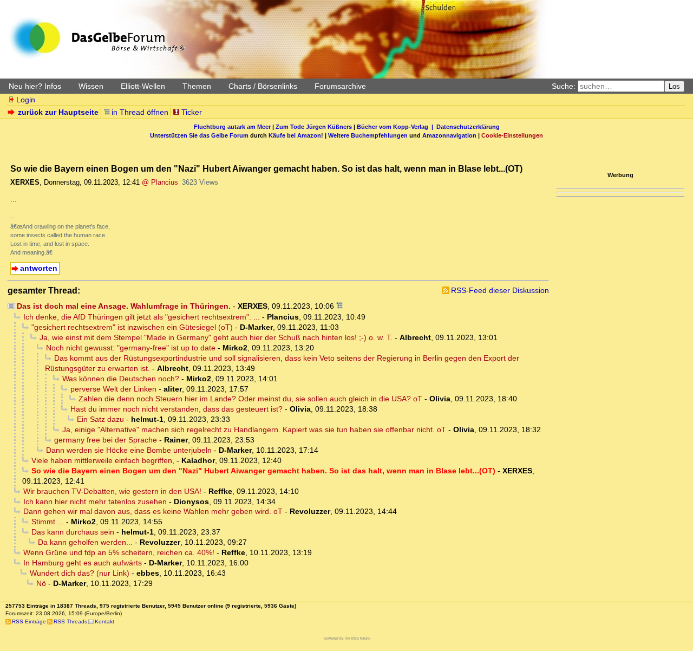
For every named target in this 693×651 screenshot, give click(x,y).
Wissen (91, 86)
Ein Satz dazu (100, 419)
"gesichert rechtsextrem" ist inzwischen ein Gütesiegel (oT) (132, 327)
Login (25, 99)
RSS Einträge (29, 621)
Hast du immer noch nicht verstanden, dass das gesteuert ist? (176, 409)
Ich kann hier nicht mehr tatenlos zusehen (95, 501)
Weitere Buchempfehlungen (368, 135)
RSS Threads (70, 621)
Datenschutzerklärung (468, 126)
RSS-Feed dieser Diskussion (500, 290)
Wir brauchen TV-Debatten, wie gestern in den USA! (112, 491)
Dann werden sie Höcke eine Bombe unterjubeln (129, 450)
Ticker (191, 112)
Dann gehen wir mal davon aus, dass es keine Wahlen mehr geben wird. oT (153, 511)
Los (674, 86)
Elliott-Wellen (143, 86)
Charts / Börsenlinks (262, 86)
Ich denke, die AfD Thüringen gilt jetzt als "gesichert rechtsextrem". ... (141, 317)
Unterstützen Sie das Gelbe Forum (199, 135)
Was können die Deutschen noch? (120, 378)
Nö (41, 583)
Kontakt (104, 621)
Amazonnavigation (449, 135)
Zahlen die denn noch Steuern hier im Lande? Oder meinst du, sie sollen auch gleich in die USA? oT (250, 398)
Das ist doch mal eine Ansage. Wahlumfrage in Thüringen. (124, 306)
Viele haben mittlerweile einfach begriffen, (102, 460)
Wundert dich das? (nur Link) (79, 573)
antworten (38, 268)
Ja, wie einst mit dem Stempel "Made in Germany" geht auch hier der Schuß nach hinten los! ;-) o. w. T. (216, 337)
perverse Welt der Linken (113, 389)
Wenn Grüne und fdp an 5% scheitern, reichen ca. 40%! (118, 552)
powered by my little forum (347, 638)
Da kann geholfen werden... (85, 542)
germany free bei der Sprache (105, 439)
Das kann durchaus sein (72, 532)
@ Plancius (160, 182)
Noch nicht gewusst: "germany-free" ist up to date (130, 347)
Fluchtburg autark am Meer (232, 126)
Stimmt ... (47, 521)
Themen (196, 86)
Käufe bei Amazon (295, 135)
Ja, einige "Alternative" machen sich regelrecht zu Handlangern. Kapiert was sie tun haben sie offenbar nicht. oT (254, 429)
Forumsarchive (340, 86)
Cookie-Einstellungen (512, 135)
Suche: (564, 86)
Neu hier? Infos (35, 86)
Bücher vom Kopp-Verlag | (396, 126)
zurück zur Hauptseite (58, 112)
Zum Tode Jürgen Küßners (314, 126)
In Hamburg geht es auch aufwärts (82, 562)
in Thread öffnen (140, 112)
